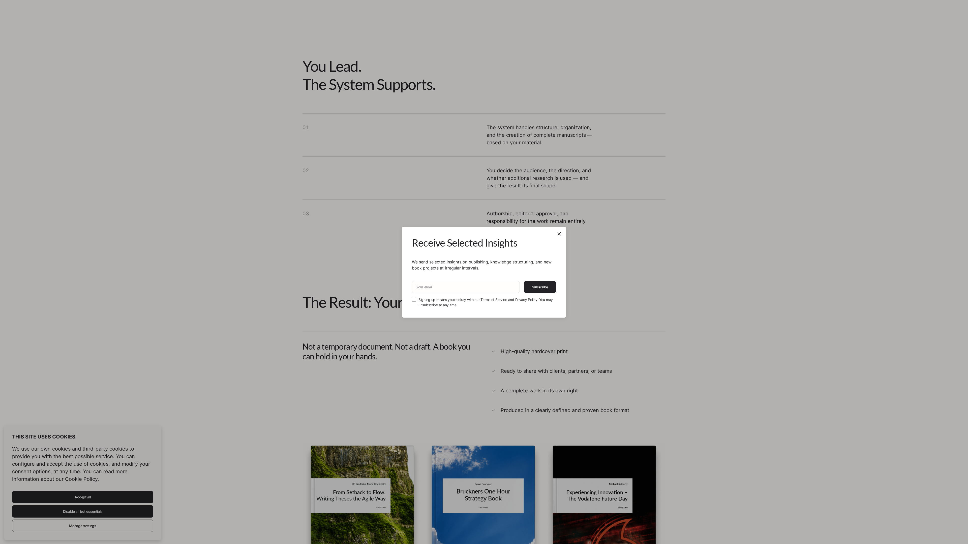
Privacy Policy (526, 299)
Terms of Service (493, 299)
